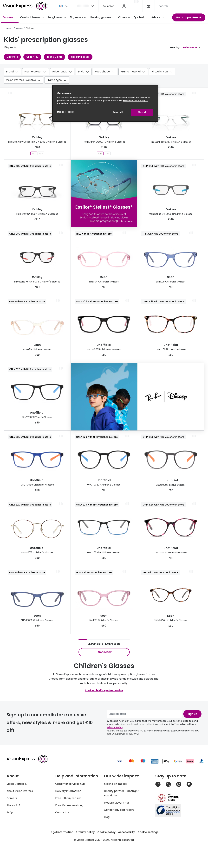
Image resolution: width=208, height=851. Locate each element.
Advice (155, 17)
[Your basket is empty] (148, 6)
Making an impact (115, 784)
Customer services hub (70, 784)
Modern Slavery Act (116, 803)
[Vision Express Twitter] (168, 784)
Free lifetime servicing (69, 805)
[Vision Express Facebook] (158, 784)
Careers (11, 798)
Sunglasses (55, 17)
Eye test (139, 17)
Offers (122, 17)
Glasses (8, 17)
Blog (107, 817)
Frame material (131, 71)
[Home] (25, 6)
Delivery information (68, 791)
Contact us (62, 812)
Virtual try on (159, 71)
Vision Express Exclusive (21, 80)
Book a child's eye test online (104, 690)
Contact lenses (30, 17)
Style (81, 71)
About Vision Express (19, 791)
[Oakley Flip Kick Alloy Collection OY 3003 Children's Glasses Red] (33, 153)
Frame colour (33, 71)
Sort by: (174, 47)
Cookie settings (147, 832)
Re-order (108, 6)
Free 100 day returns (68, 798)
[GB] (64, 6)
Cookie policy (106, 832)
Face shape (102, 71)
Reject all (118, 112)
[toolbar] (104, 76)
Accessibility (126, 832)
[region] (105, 103)
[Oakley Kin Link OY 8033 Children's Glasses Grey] (41, 153)
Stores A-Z (13, 805)
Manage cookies (66, 112)
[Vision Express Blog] (189, 784)
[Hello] (86, 6)
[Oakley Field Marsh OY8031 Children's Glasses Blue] (100, 153)
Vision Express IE (16, 784)
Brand (10, 71)
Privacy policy (85, 832)
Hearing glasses (100, 17)
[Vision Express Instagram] (178, 784)
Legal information (61, 832)
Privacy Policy (115, 727)
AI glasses (76, 17)
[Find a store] (124, 6)
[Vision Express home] (30, 759)
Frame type (54, 80)
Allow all (142, 112)
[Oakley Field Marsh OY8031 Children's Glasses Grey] (107, 153)
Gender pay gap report (119, 810)
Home (7, 28)
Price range (59, 71)
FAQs (9, 812)
